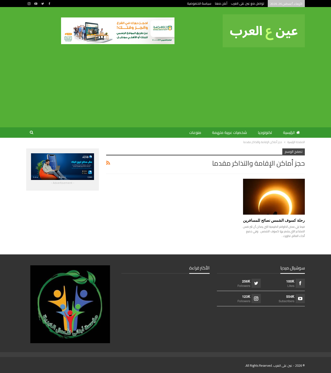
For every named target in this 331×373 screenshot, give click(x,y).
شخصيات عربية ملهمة (229, 132)
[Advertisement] (163, 84)
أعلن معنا (221, 3)
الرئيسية (289, 132)
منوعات (195, 132)
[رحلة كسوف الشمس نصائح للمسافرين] (274, 197)
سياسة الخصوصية (199, 3)
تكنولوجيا (265, 132)
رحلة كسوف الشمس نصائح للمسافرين (274, 220)
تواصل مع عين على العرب (247, 3)
